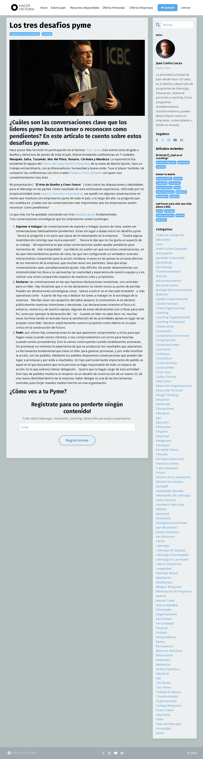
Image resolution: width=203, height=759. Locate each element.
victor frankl (165, 710)
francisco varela (167, 463)
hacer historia (166, 500)
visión (160, 733)
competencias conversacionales (24, 34)
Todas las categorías (170, 235)
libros (177, 187)
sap (158, 678)
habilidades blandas (169, 491)
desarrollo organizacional (173, 386)
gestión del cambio (169, 482)
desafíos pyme (85, 214)
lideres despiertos (165, 192)
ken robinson (165, 536)
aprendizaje (183, 162)
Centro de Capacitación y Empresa (65, 163)
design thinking (167, 395)
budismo (178, 179)
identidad (162, 514)
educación (163, 413)
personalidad (165, 623)
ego (158, 418)
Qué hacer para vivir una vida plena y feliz (174, 205)
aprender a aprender (166, 162)
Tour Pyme (93, 150)
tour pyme (163, 687)
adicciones (163, 239)
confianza (162, 354)
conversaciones (166, 363)
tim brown (163, 683)
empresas (162, 436)
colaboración (165, 326)
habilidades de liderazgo (173, 495)
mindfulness (162, 196)
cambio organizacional (172, 299)
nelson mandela (167, 605)
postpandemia (166, 637)
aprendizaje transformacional (168, 269)
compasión (162, 183)
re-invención (164, 646)
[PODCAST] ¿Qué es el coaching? (169, 157)
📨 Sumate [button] (167, 7)
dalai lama (163, 381)
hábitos (161, 509)
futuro (160, 472)
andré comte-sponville (171, 249)
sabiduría (174, 196)
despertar (163, 399)
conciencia (163, 349)
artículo (161, 276)
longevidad (164, 568)
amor (159, 244)
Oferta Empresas (141, 8)
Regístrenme (77, 440)
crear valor (163, 372)
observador (164, 609)
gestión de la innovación (173, 477)
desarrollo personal (169, 390)
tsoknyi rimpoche (168, 705)
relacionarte (164, 655)
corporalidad (165, 367)
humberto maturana (170, 504)
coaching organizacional (173, 317)
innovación (163, 518)
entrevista (163, 445)
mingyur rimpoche (169, 587)
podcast (161, 632)
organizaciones (166, 614)
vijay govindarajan (168, 724)
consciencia (174, 183)
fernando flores (167, 450)
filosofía (161, 454)
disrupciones (165, 408)
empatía (161, 431)
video (160, 719)
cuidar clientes (166, 377)
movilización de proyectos (174, 591)
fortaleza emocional (170, 459)
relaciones (163, 660)
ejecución (162, 422)
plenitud (180, 215)
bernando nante (164, 179)
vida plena (161, 220)
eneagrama (163, 440)
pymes (160, 642)
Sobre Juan (58, 8)
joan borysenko (166, 527)
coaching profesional (170, 322)
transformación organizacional (167, 698)
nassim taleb (165, 600)
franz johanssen (167, 468)
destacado (163, 404)
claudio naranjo (167, 303)
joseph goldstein (164, 187)
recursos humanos (169, 651)
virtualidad (163, 728)
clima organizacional (170, 308)
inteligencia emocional (171, 523)
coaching (161, 167)
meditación (181, 192)
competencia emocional (172, 335)
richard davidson (168, 669)
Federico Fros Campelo (86, 173)
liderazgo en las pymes (172, 559)
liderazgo (47, 34)
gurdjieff (162, 486)
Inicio (44, 8)
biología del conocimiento (174, 290)
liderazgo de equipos (171, 550)
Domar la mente (165, 174)
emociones (163, 427)
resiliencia (163, 664)
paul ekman (164, 619)
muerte (161, 596)
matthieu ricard (167, 573)
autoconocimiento (168, 281)
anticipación (164, 253)
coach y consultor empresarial (61, 193)
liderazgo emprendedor (172, 555)
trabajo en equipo (168, 692)
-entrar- (186, 8)
